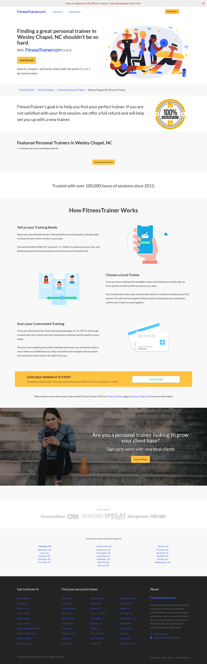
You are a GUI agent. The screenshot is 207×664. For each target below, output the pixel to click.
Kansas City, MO (98, 613)
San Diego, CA (126, 613)
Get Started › (172, 11)
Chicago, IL (67, 628)
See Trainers (58, 12)
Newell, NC (163, 546)
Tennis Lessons (24, 643)
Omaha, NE (95, 643)
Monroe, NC (103, 565)
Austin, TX (66, 603)
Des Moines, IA (97, 598)
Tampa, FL (124, 633)
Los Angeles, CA (97, 618)
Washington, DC (127, 643)
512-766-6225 (160, 634)
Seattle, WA (125, 623)
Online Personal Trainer (28, 628)
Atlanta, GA (67, 598)
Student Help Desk (141, 396)
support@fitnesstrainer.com (167, 637)
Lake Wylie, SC (103, 556)
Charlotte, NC (45, 546)
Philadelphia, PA (127, 598)
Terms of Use (23, 608)
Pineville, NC (163, 550)
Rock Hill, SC (163, 553)
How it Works (74, 12)
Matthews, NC (103, 559)
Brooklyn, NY (68, 618)
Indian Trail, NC (103, 550)
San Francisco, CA (128, 618)
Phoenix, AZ (125, 603)
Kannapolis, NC (103, 553)
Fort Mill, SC (44, 562)
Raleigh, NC (125, 608)
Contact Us (22, 603)
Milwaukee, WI (97, 633)
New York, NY (97, 638)
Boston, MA (67, 613)
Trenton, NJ (125, 638)
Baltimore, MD (68, 608)
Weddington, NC (162, 562)
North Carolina (46, 90)
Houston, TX (96, 608)
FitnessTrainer (26, 90)
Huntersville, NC (104, 546)
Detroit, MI (95, 603)
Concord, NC (44, 556)
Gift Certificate (24, 638)
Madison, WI (96, 623)
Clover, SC (44, 553)
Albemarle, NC (44, 550)
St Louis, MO (125, 628)
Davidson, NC (44, 559)
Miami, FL (95, 628)
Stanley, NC (162, 559)
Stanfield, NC (163, 556)
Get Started (26, 60)
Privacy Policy (24, 613)
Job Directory (23, 618)
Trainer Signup (24, 623)
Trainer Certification (26, 633)
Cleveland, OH (68, 633)
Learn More (140, 459)
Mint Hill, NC (103, 562)
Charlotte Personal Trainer (71, 90)
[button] (103, 3)
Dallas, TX (66, 638)
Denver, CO (67, 643)
